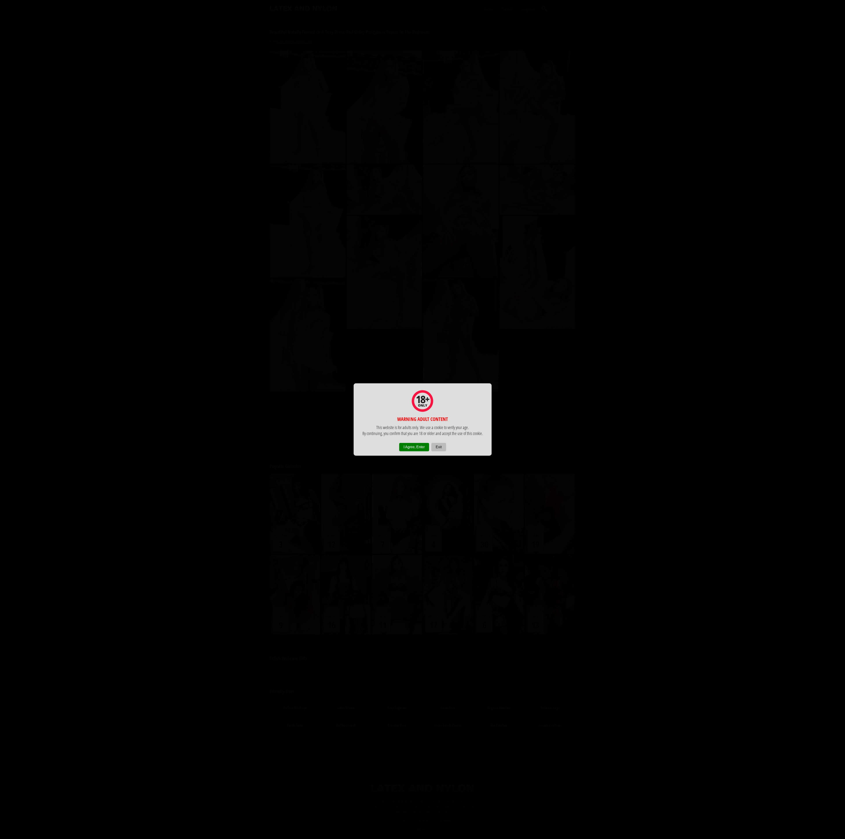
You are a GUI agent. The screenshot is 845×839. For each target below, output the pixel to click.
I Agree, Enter (414, 447)
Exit (439, 447)
